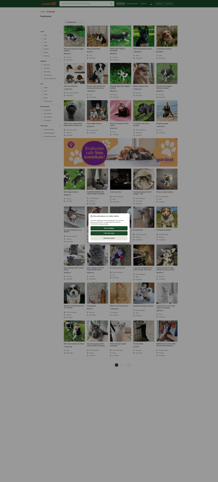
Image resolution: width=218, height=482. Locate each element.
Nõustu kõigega (109, 228)
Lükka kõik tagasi (109, 233)
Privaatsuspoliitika (103, 224)
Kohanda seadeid (109, 238)
